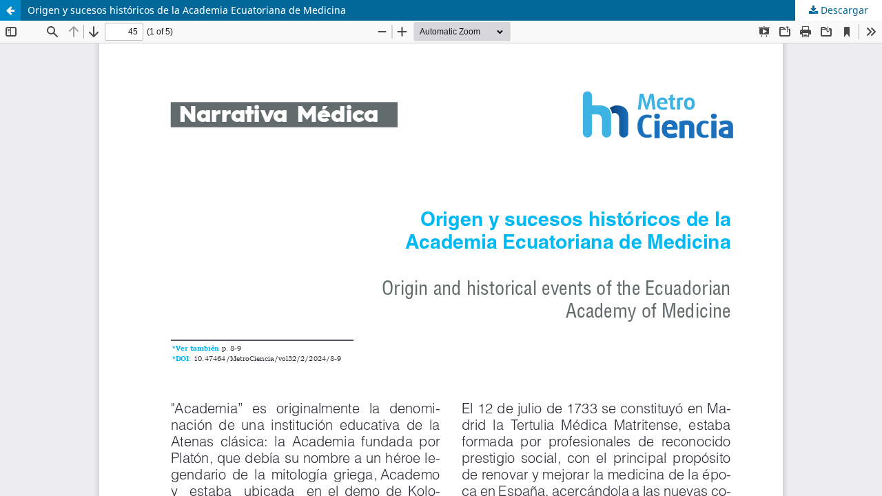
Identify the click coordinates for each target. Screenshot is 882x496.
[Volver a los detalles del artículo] (10, 10)
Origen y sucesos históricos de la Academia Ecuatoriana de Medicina (187, 10)
